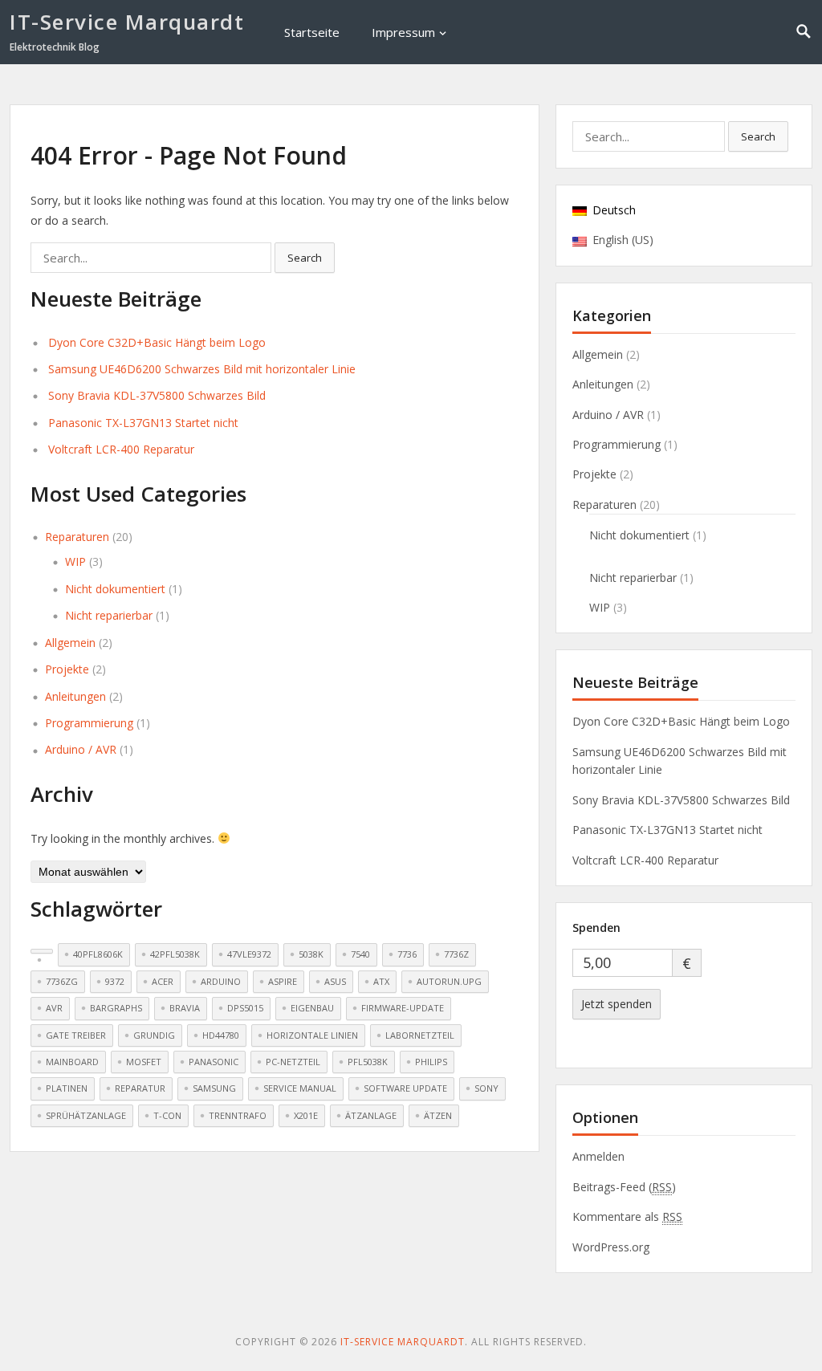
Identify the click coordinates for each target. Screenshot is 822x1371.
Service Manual (299, 1088)
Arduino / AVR (80, 749)
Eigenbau (312, 1008)
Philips (431, 1062)
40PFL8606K (98, 954)
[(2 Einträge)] (42, 951)
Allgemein (70, 642)
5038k (311, 954)
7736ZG (62, 981)
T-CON (167, 1115)
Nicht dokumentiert (115, 588)
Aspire (282, 981)
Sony (486, 1088)
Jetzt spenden (616, 1003)
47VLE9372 (249, 954)
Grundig (154, 1035)
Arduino (221, 981)
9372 (114, 981)
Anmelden (598, 1156)
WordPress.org (610, 1247)
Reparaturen (77, 536)
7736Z (456, 954)
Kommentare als (627, 1216)
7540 (360, 954)
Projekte (67, 669)
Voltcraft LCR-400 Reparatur (121, 449)
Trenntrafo (238, 1115)
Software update (405, 1088)
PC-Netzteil (293, 1062)
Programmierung (89, 722)
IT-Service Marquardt (127, 21)
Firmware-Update (402, 1008)
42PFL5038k (175, 954)
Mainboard (72, 1062)
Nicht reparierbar (109, 615)
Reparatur (140, 1088)
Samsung (214, 1088)
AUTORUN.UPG (449, 981)
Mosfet (143, 1062)
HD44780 (220, 1035)
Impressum (403, 32)
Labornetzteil (419, 1035)
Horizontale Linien (312, 1035)
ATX (381, 981)
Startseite (312, 32)
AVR (54, 1008)
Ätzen (438, 1115)
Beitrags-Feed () (624, 1186)
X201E (306, 1115)
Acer (162, 981)
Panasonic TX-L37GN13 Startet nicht (143, 422)
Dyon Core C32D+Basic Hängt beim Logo (157, 342)
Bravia (184, 1008)
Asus (335, 981)
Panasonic (213, 1062)
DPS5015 (245, 1008)
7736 (407, 954)
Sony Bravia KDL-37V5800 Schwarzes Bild (157, 395)
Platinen (66, 1088)
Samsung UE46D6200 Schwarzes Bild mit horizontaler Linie (202, 368)
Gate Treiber (76, 1035)
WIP (75, 561)
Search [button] (304, 257)
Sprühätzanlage (86, 1115)
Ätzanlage (371, 1115)
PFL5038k (368, 1062)
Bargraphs (116, 1008)
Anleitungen (75, 696)
